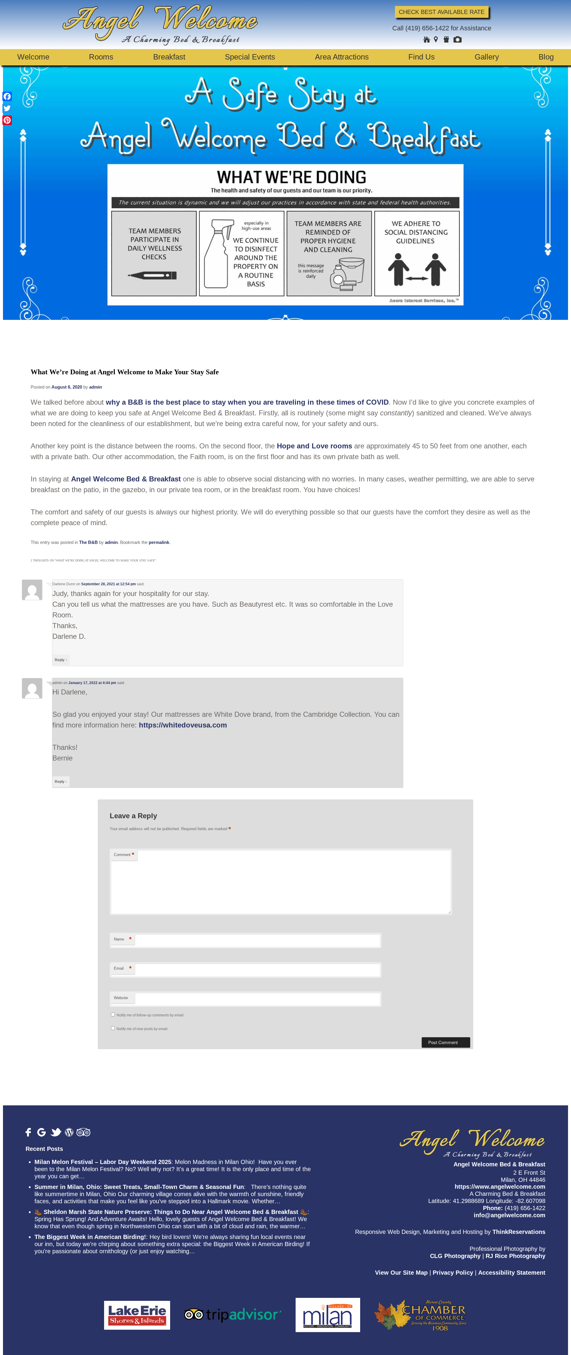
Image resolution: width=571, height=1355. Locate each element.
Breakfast (169, 56)
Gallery (487, 56)
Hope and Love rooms (314, 446)
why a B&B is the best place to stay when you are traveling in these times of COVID (247, 402)
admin (95, 386)
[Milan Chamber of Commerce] (328, 1311)
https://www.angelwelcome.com (500, 1186)
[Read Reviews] (83, 1132)
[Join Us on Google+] (42, 1132)
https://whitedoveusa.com (183, 725)
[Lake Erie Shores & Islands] (137, 1311)
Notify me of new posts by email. (142, 1029)
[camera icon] (458, 40)
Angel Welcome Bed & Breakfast (126, 479)
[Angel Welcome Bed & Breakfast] (160, 43)
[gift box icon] (447, 40)
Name (123, 939)
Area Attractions (342, 56)
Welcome (33, 56)
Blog (546, 56)
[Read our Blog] (69, 1132)
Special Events (250, 56)
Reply (61, 660)
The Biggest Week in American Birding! (90, 1237)
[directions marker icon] (437, 40)
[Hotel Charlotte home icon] (427, 40)
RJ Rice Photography (515, 1256)
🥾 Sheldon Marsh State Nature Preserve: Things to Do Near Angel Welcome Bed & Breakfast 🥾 (171, 1212)
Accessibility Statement (511, 1272)
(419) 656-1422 (427, 28)
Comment (124, 854)
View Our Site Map (401, 1272)
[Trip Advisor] (233, 1311)
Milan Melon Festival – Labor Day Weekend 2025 (102, 1162)
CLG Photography (455, 1256)
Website (121, 998)
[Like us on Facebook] (30, 1132)
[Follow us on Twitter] (56, 1132)
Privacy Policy (453, 1272)
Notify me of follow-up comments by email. (150, 1015)
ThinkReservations (518, 1232)
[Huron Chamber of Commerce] (420, 1311)
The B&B (88, 542)
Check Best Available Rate (441, 12)
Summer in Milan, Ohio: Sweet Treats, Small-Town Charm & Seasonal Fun (139, 1187)
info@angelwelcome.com (509, 1215)
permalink (159, 542)
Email (123, 968)
